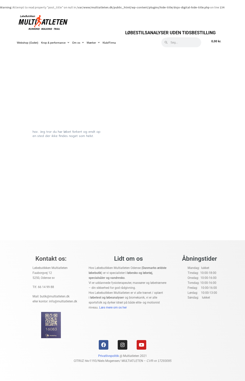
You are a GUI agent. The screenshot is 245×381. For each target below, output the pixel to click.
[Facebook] (103, 345)
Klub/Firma (109, 42)
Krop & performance (53, 42)
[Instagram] (122, 345)
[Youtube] (141, 345)
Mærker (91, 42)
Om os (76, 42)
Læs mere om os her (113, 307)
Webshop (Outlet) (27, 42)
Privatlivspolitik (108, 356)
